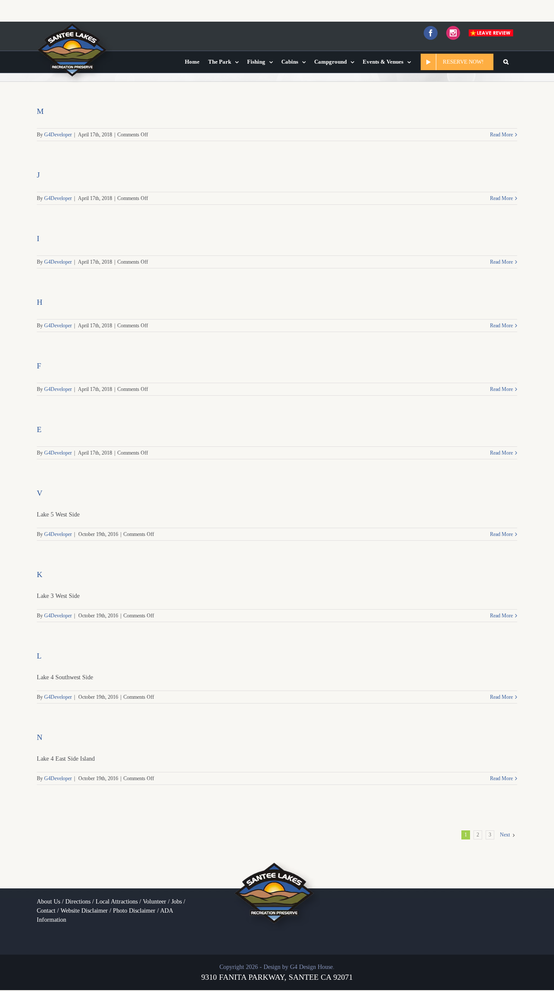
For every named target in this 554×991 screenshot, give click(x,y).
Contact (46, 910)
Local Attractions (117, 901)
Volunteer (154, 901)
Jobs (176, 901)
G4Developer (58, 135)
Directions (77, 901)
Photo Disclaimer (134, 910)
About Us (48, 901)
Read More (501, 135)
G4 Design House (311, 967)
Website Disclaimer (84, 910)
